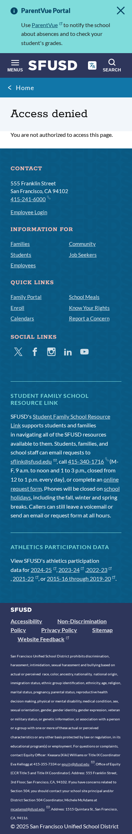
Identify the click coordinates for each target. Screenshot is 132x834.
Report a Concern (89, 318)
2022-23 (96, 569)
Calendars (22, 318)
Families (20, 244)
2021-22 (23, 578)
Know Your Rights (89, 308)
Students (21, 255)
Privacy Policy (59, 629)
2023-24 (69, 569)
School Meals (84, 297)
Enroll (17, 308)
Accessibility (26, 621)
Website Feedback (41, 639)
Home (25, 87)
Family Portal (26, 297)
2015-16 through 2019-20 (79, 578)
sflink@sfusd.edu (31, 461)
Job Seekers (83, 255)
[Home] (52, 67)
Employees (23, 265)
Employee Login (29, 212)
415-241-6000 (28, 199)
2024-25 (41, 569)
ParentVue (45, 24)
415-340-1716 (86, 461)
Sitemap (102, 629)
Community (82, 244)
